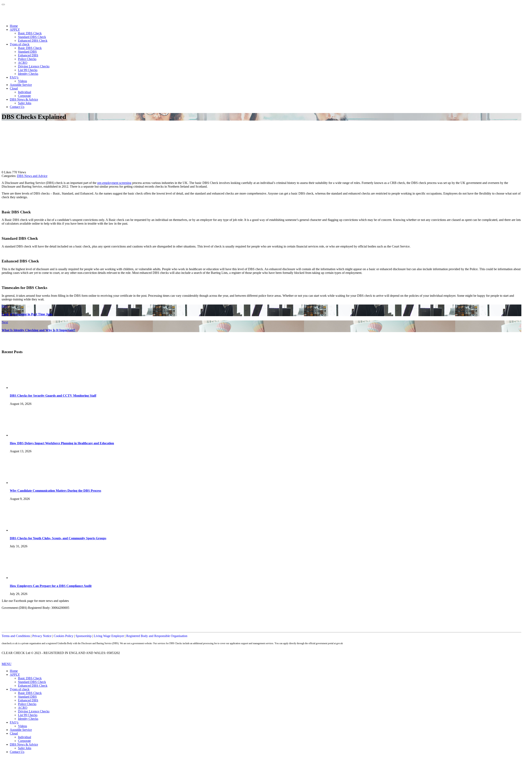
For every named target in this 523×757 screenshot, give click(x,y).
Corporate (24, 95)
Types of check (19, 44)
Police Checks (27, 59)
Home (14, 26)
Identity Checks (28, 73)
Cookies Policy (63, 636)
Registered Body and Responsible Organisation (156, 636)
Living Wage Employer (109, 636)
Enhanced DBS (28, 55)
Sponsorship (84, 636)
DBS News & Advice (24, 99)
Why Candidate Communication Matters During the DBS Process (55, 490)
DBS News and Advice (32, 176)
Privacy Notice (41, 636)
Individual (24, 92)
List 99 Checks (27, 70)
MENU (6, 664)
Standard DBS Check (32, 37)
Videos (22, 81)
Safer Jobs (24, 103)
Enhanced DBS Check (32, 40)
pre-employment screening (114, 183)
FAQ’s (14, 77)
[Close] (3, 4)
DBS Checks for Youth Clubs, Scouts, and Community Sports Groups (58, 538)
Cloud (14, 88)
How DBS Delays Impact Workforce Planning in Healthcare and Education (62, 443)
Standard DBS (27, 51)
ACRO (22, 62)
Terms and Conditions (16, 636)
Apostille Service (21, 84)
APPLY (15, 29)
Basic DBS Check (30, 33)
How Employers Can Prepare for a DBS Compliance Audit (51, 586)
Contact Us (17, 107)
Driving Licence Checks (33, 66)
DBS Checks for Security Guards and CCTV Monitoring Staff (53, 395)
